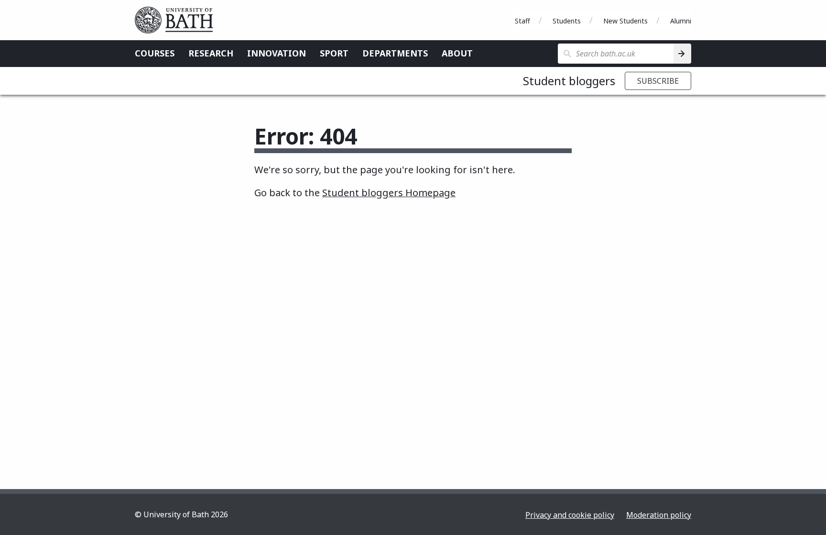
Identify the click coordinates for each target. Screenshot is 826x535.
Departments (395, 53)
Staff (522, 20)
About (457, 53)
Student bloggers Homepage (389, 192)
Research (210, 53)
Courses (154, 53)
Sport (334, 53)
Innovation (276, 53)
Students (567, 20)
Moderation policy (658, 515)
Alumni (680, 20)
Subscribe (658, 81)
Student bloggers (569, 81)
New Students (625, 20)
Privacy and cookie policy (569, 515)
